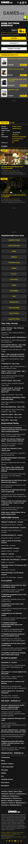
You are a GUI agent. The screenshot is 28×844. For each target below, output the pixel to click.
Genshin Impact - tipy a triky (10, 380)
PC (13, 142)
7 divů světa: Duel (7, 767)
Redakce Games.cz (12, 170)
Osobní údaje (19, 832)
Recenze (14, 38)
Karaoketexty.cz (6, 798)
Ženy (20, 791)
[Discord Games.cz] (15, 841)
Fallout (14, 268)
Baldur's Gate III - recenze (10, 551)
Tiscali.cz (4, 791)
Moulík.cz (11, 800)
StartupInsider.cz (16, 805)
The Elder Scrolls (14, 262)
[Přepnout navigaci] (20, 2)
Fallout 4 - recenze (7, 562)
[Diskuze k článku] (18, 170)
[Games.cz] (6, 2)
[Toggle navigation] (25, 2)
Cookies (14, 832)
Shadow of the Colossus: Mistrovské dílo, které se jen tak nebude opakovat (13, 475)
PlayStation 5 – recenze (9, 662)
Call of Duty (14, 279)
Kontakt (7, 834)
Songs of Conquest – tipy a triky (12, 394)
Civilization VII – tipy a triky (10, 363)
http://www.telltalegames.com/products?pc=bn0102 (19, 138)
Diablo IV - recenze (7, 554)
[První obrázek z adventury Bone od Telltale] (14, 185)
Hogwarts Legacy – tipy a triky (11, 414)
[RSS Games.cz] (21, 841)
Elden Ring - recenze (8, 545)
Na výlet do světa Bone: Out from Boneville (12, 167)
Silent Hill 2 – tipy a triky (9, 420)
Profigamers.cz (21, 794)
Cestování (4, 794)
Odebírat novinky (14, 48)
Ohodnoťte (14, 43)
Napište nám (11, 835)
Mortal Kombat (14, 307)
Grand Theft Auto (14, 245)
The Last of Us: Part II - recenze (11, 525)
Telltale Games (16, 126)
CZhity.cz (12, 803)
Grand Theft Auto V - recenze (11, 556)
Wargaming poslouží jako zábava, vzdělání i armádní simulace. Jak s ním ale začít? (12, 743)
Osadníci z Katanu (7, 763)
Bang (3, 760)
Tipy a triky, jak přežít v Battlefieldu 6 (13, 337)
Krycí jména (5, 782)
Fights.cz (18, 800)
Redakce (8, 832)
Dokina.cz (4, 803)
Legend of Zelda (14, 319)
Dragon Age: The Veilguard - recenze (13, 559)
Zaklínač (14, 257)
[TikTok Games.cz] (18, 841)
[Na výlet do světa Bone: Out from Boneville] (14, 157)
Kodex (3, 834)
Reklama (3, 832)
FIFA (14, 296)
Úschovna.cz (17, 798)
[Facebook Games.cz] (7, 841)
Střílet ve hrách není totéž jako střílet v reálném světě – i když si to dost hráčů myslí (13, 503)
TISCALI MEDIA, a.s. (18, 837)
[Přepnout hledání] (18, 2)
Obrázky (4, 150)
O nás (11, 834)
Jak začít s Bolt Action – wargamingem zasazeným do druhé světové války (13, 725)
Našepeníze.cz (21, 803)
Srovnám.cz (5, 805)
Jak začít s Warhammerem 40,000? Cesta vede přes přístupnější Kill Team (13, 736)
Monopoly (4, 770)
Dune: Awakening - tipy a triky (11, 417)
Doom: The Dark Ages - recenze (12, 577)
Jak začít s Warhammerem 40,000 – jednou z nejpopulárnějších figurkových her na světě (13, 707)
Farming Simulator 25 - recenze (11, 535)
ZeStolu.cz (5, 796)
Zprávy (10, 791)
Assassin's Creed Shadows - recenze (13, 527)
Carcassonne (5, 757)
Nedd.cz (4, 800)
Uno (2, 776)
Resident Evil (14, 302)
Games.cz (12, 794)
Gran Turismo (14, 313)
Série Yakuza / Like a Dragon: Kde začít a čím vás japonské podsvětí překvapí (12, 469)
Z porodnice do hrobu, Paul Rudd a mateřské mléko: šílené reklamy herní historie (14, 496)
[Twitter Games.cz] (9, 841)
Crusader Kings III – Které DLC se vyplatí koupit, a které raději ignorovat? (12, 390)
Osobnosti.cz (14, 796)
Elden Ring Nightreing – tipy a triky (13, 407)
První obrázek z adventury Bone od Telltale (13, 196)
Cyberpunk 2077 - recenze (10, 548)
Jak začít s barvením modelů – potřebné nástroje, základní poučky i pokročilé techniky (13, 713)
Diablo (14, 285)
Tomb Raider (14, 291)
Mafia (14, 251)
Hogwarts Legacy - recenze (10, 538)
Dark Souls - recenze (8, 570)
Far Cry (14, 274)
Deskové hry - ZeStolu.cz (12, 753)
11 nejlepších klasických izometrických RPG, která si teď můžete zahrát (11, 624)
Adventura (15, 134)
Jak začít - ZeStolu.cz (10, 701)
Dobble (3, 773)
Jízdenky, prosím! (7, 779)
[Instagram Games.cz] (12, 841)
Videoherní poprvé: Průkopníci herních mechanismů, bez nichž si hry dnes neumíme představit (14, 429)
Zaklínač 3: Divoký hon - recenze (12, 522)
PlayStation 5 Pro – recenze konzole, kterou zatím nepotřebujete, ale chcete (13, 667)
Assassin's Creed (14, 240)
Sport (16, 791)
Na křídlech (5, 785)
